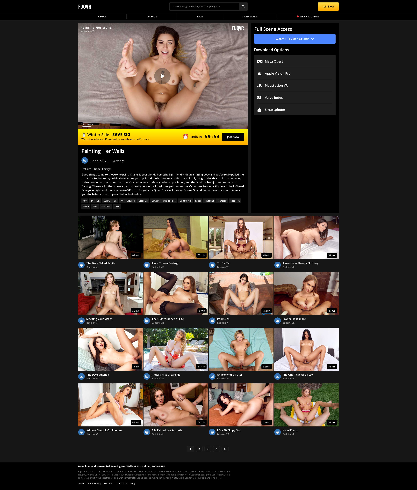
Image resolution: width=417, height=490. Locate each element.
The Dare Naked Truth (100, 263)
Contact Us (122, 483)
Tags (200, 16)
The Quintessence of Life (168, 319)
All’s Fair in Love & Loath (167, 430)
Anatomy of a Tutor (229, 374)
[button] (233, 137)
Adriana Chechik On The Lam (104, 430)
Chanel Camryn (102, 169)
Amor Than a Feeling (165, 263)
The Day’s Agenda (97, 374)
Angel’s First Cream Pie (166, 374)
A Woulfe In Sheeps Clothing (300, 263)
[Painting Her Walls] (162, 76)
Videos (102, 16)
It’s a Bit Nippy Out (229, 430)
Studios (151, 16)
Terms (81, 483)
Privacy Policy (94, 483)
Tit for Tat (224, 263)
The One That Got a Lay (297, 374)
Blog (132, 483)
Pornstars (250, 16)
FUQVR (84, 6)
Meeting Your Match (99, 319)
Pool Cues (223, 319)
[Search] (243, 6)
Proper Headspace (294, 319)
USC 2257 (108, 483)
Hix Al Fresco (290, 430)
